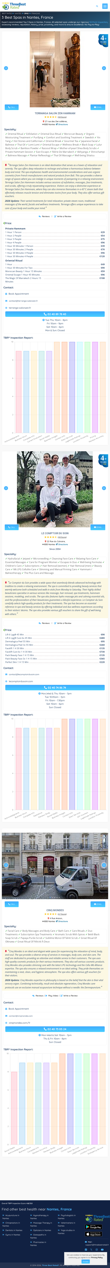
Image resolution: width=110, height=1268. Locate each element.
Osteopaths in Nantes (38, 1236)
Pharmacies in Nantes (38, 1243)
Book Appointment (19, 293)
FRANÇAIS (36, 13)
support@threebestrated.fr (97, 1245)
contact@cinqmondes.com (21, 1016)
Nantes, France (59, 1209)
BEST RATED (7, 13)
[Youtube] (102, 1249)
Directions (63, 124)
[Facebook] (86, 1249)
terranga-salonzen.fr (20, 307)
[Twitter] (91, 1249)
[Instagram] (97, 1249)
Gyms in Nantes (12, 1234)
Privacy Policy (97, 1257)
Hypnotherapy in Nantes (39, 1217)
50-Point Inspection (98, 22)
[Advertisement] (55, 1180)
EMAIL (99, 107)
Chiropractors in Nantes (11, 1224)
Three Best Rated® (50, 1265)
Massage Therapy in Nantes (41, 1224)
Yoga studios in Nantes (66, 1232)
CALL (12, 107)
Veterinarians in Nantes (66, 1224)
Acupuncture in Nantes (10, 1217)
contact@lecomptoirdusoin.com (24, 674)
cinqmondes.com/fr (19, 1022)
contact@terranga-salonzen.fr (23, 301)
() (62, 117)
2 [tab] (53, 100)
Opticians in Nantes (42, 1230)
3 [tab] (55, 100)
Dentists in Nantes (13, 1230)
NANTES (18, 13)
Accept (85, 1261)
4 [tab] (58, 100)
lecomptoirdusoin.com (21, 681)
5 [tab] (59, 897)
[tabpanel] (55, 69)
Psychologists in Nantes (67, 1217)
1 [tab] (51, 100)
